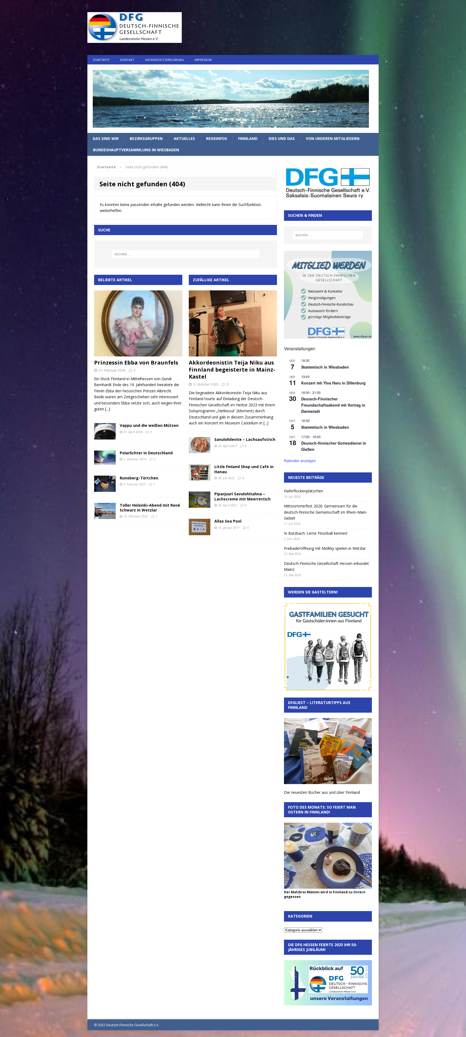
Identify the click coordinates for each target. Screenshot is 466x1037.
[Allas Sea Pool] (199, 531)
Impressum (203, 60)
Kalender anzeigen (300, 460)
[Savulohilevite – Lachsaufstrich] (199, 450)
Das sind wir (106, 138)
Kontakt (127, 60)
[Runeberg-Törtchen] (105, 488)
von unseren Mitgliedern (332, 138)
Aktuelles (184, 138)
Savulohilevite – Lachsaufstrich (244, 439)
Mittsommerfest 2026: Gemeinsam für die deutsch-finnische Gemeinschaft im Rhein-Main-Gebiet (325, 512)
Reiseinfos (216, 138)
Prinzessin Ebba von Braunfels (136, 362)
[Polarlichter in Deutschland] (105, 461)
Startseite (101, 60)
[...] (107, 408)
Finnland (248, 138)
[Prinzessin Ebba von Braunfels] (138, 353)
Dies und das (282, 138)
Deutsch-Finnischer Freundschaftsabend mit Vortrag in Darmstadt (333, 405)
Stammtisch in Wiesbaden (325, 367)
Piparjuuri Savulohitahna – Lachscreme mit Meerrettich (242, 496)
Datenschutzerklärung (164, 60)
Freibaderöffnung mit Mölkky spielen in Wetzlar (325, 548)
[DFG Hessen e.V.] (233, 98)
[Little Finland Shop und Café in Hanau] (199, 477)
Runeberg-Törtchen (139, 477)
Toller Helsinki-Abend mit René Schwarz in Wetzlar (150, 508)
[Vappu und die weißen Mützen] (105, 436)
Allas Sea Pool (227, 521)
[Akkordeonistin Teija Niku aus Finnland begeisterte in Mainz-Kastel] (233, 353)
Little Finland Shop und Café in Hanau (243, 469)
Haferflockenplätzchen (303, 490)
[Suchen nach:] (185, 254)
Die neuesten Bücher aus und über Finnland (322, 792)
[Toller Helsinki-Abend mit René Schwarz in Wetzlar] (105, 515)
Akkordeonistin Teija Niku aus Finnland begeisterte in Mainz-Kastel (232, 369)
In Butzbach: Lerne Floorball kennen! (315, 533)
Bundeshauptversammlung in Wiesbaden (136, 149)
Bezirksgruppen (146, 138)
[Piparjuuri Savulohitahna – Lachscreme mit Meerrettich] (199, 504)
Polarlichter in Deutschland (146, 452)
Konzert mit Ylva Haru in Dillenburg (333, 383)
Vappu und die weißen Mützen (149, 425)
